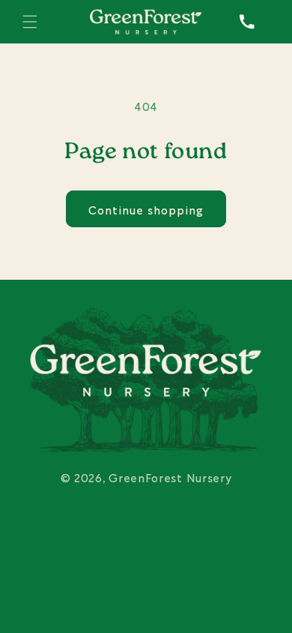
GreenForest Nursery (170, 477)
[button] (29, 21)
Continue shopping (146, 209)
